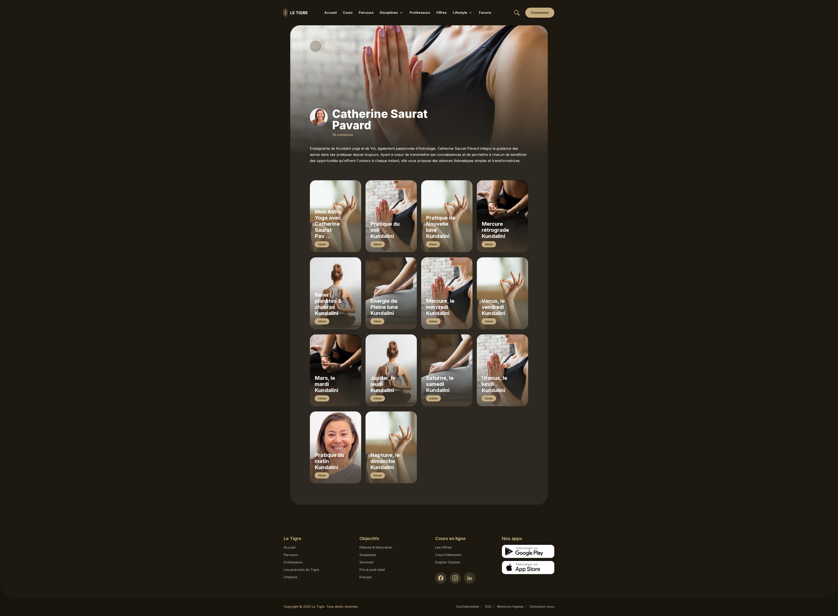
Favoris (485, 12)
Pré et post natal (372, 570)
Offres (441, 12)
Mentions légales (510, 606)
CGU (488, 606)
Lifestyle (290, 577)
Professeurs (420, 12)
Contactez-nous (541, 606)
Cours (348, 12)
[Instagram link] (455, 578)
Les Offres (443, 547)
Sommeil (366, 562)
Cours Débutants (448, 555)
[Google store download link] (528, 551)
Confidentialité (467, 606)
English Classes (447, 562)
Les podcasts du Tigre (301, 570)
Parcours (366, 12)
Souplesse (367, 555)
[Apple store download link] (528, 567)
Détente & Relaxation (375, 547)
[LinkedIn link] (469, 578)
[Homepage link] (296, 12)
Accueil (330, 12)
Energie (365, 577)
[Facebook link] (440, 578)
